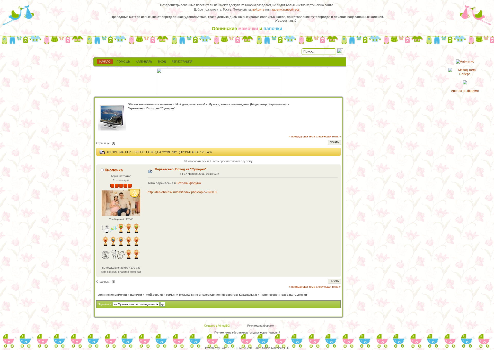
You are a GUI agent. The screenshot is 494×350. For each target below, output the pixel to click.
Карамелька (277, 104)
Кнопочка (114, 170)
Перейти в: (105, 304)
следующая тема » (328, 136)
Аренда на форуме (465, 91)
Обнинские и (247, 28)
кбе (234, 332)
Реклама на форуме (260, 325)
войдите (258, 9)
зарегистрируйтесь (285, 9)
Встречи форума (189, 183)
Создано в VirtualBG (217, 325)
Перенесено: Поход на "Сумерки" (181, 169)
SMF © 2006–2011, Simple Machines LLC (263, 347)
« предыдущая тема (302, 136)
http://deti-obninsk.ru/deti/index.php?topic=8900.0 (182, 192)
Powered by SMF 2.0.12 (220, 347)
